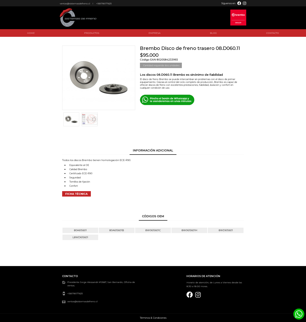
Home (31, 33)
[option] (71, 119)
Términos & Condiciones (153, 317)
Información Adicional (153, 150)
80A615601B (116, 230)
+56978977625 (104, 3)
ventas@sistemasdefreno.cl (75, 3)
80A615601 (80, 230)
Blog (213, 33)
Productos (91, 33)
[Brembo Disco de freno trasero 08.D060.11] (71, 119)
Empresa (154, 33)
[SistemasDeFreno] (81, 17)
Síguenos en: (228, 3)
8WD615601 (226, 230)
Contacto (272, 33)
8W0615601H (189, 230)
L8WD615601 (80, 237)
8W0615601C (153, 230)
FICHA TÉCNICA (76, 193)
